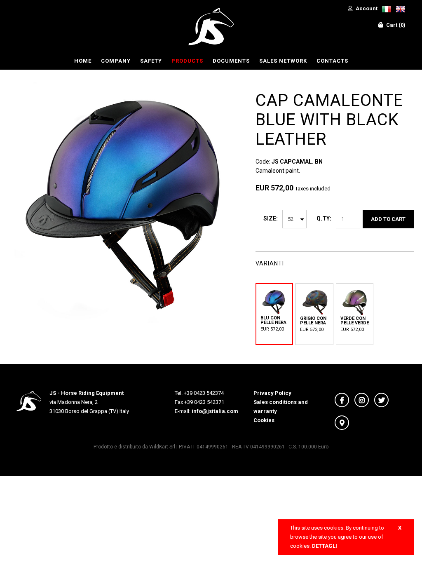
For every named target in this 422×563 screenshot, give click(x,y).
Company (116, 61)
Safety (151, 61)
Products (187, 61)
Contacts (332, 61)
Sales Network (283, 61)
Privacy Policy (272, 393)
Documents (231, 61)
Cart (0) (395, 25)
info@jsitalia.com (215, 411)
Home (82, 61)
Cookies (263, 420)
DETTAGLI (324, 546)
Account (365, 8)
